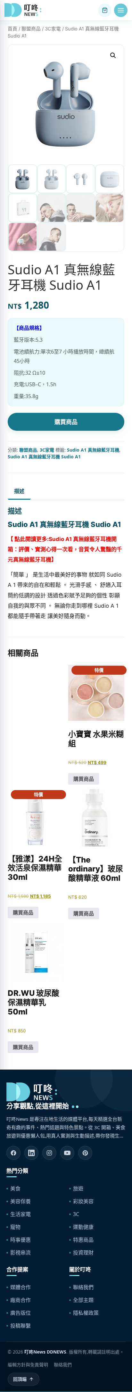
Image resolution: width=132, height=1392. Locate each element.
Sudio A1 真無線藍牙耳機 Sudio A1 (44, 457)
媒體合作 (20, 1287)
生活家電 (20, 1214)
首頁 (12, 29)
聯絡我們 (83, 1287)
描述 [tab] (19, 491)
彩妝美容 (83, 1201)
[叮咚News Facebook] (13, 1153)
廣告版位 (20, 1312)
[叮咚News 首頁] (24, 10)
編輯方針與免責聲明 (28, 1365)
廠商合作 (20, 1300)
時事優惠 (20, 1239)
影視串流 (20, 1252)
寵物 (15, 1226)
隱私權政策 (86, 1312)
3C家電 (53, 29)
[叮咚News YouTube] (67, 1153)
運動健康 (83, 1226)
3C (76, 1214)
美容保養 (20, 1201)
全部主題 (83, 1300)
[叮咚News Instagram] (49, 1153)
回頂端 (20, 1379)
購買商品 (66, 422)
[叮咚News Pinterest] (85, 1153)
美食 (15, 1188)
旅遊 (78, 1188)
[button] (121, 10)
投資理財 (83, 1252)
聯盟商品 (31, 29)
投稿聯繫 (20, 1325)
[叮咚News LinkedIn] (31, 1153)
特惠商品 (83, 1239)
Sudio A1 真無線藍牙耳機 (93, 450)
